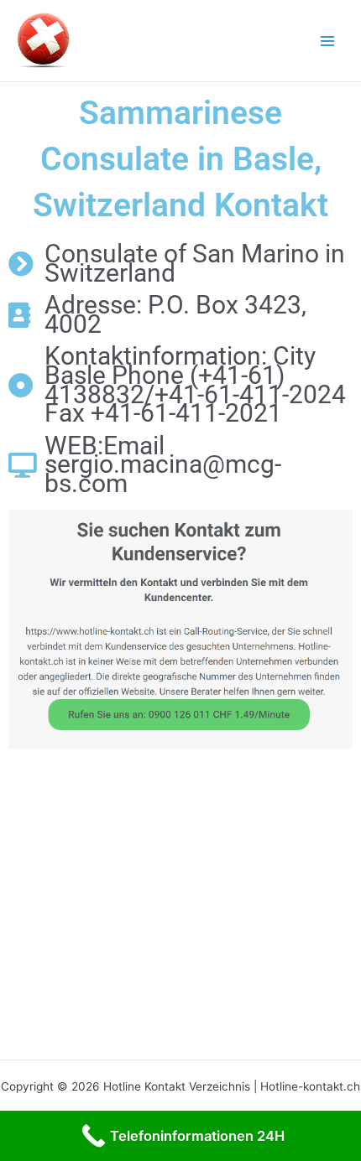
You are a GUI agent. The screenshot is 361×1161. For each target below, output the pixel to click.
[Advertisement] (180, 899)
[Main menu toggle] (328, 40)
